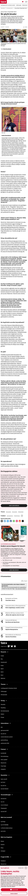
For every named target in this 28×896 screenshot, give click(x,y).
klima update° (4, 759)
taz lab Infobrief (4, 788)
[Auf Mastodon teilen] (5, 521)
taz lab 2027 (4, 811)
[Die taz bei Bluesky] (12, 646)
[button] (26, 2)
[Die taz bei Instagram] (15, 646)
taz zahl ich (3, 733)
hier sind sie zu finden (20, 588)
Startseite (3, 8)
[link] (8, 5)
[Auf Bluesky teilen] (8, 521)
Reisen (2, 841)
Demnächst (3, 798)
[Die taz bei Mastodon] (9, 646)
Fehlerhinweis (17, 515)
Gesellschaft (4, 662)
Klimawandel (4, 694)
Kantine (2, 844)
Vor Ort (2, 801)
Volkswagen (4, 691)
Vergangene (4, 808)
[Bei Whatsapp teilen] (14, 521)
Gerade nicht (21, 868)
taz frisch (3, 782)
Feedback (3, 860)
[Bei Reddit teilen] (20, 521)
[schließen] (26, 868)
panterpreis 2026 (5, 743)
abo (2, 727)
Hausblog (3, 707)
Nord (2, 675)
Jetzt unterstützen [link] (14, 505)
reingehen (3, 769)
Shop (2, 847)
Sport (2, 668)
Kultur (2, 665)
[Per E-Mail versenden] (2, 521)
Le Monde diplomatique (6, 828)
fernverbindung (4, 756)
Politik (2, 655)
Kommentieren (10, 515)
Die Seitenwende (5, 711)
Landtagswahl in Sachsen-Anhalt (9, 688)
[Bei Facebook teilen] (11, 521)
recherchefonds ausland (7, 736)
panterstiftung (4, 740)
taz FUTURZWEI (4, 824)
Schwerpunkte (9, 8)
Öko (2, 659)
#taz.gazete (8, 511)
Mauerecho (3, 762)
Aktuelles (3, 704)
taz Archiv (3, 831)
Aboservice (3, 864)
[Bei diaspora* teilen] (17, 521)
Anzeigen (3, 851)
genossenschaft (5, 730)
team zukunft (4, 779)
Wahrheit (3, 678)
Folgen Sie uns (4, 646)
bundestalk (3, 753)
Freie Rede (3, 766)
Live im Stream (4, 805)
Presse (2, 717)
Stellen (2, 714)
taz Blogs (3, 821)
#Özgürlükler (20, 511)
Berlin (2, 672)
